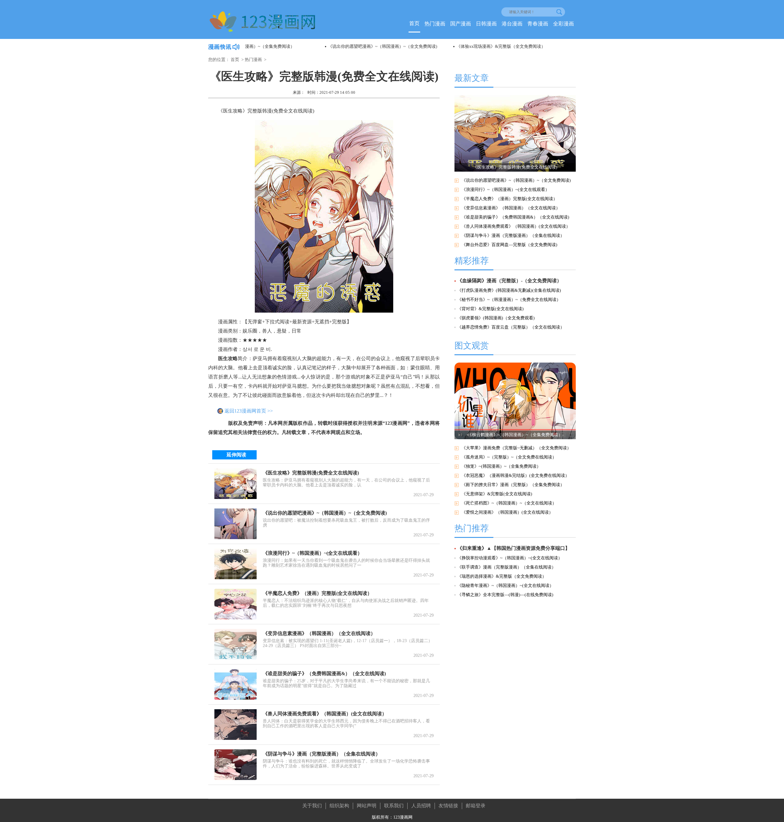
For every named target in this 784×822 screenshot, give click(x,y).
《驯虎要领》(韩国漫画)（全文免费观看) (496, 318)
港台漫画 (512, 24)
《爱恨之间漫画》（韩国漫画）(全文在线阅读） (507, 512)
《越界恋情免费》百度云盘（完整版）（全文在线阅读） (510, 327)
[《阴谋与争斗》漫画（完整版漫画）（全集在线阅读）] (235, 764)
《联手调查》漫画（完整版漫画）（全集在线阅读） (506, 567)
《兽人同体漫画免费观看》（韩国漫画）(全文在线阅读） (325, 713)
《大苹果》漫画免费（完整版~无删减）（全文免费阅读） (516, 448)
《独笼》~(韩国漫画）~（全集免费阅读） (501, 466)
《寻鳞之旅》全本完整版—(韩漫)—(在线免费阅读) (505, 594)
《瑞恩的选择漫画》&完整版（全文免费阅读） (501, 576)
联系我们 (394, 805)
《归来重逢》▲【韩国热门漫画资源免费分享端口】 (513, 548)
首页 (414, 23)
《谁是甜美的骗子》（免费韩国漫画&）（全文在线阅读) (324, 673)
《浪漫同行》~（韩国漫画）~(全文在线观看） (312, 553)
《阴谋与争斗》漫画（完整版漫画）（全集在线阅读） (321, 753)
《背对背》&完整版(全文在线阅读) (490, 308)
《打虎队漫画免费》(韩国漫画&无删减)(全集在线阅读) (509, 290)
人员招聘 (421, 805)
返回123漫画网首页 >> (248, 410)
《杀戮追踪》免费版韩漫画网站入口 (539, 46)
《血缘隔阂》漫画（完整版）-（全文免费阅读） (509, 280)
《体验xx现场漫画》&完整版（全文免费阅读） (421, 46)
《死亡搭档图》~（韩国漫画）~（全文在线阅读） (509, 503)
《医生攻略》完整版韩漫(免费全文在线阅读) (311, 472)
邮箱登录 (475, 805)
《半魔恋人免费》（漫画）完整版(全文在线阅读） (317, 593)
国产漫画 (460, 24)
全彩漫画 (563, 24)
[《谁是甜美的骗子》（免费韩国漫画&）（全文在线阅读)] (235, 684)
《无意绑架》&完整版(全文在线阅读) (497, 494)
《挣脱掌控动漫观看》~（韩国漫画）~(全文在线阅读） (509, 558)
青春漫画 (537, 24)
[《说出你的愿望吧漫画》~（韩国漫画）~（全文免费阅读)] (235, 523)
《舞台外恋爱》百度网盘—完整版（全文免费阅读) (509, 244)
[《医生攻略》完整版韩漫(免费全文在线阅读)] (235, 483)
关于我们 (312, 805)
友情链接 (448, 805)
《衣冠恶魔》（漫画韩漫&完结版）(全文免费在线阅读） (515, 475)
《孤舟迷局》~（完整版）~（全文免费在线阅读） (509, 457)
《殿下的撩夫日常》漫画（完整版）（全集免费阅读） (513, 484)
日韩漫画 (486, 24)
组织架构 (339, 805)
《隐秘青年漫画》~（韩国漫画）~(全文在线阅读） (505, 585)
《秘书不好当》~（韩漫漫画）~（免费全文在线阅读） (509, 299)
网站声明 (366, 805)
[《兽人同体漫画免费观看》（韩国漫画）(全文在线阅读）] (235, 724)
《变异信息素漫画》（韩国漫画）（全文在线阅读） (319, 633)
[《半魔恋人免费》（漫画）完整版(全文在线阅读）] (235, 604)
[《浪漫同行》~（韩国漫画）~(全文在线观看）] (235, 564)
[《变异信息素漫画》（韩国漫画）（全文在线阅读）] (235, 644)
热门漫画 (434, 24)
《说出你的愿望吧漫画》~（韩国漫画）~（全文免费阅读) (302, 46)
